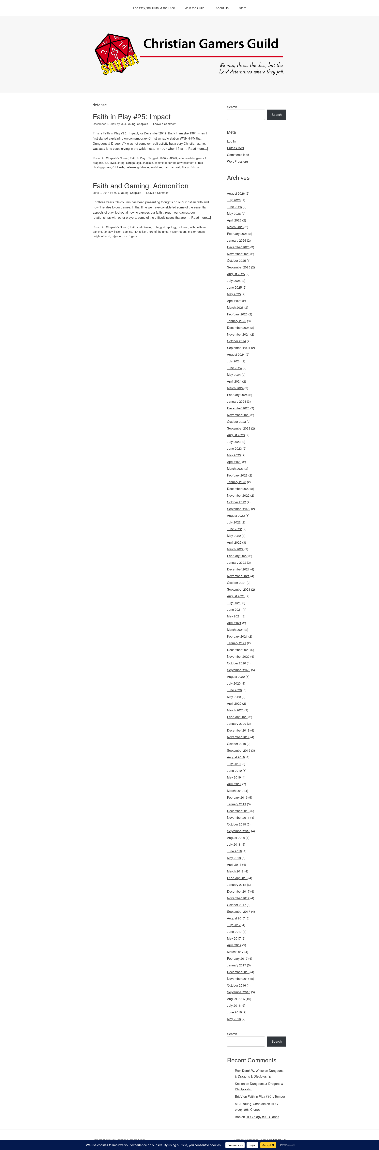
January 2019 (236, 804)
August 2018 (236, 837)
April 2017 (234, 945)
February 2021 (237, 636)
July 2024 (234, 361)
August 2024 (236, 354)
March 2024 (235, 388)
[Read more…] (198, 148)
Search (232, 107)
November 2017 (238, 898)
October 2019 (236, 743)
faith (192, 227)
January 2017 (236, 965)
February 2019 (237, 797)
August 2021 (236, 596)
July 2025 (234, 280)
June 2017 (234, 931)
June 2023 (234, 448)
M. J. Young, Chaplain (250, 1103)
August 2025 (236, 274)
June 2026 (234, 206)
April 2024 (234, 381)
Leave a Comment (164, 124)
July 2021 (234, 602)
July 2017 (234, 925)
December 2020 (238, 649)
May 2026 (234, 213)
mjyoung (117, 236)
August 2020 (236, 676)
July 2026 (234, 200)
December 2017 (238, 891)
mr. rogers (130, 236)
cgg (138, 163)
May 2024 (234, 374)
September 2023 (238, 428)
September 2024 (238, 347)
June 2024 (234, 368)
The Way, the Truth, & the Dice (154, 8)
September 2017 (238, 911)
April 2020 (234, 703)
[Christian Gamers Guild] (189, 73)
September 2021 (238, 589)
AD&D (173, 158)
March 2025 (235, 307)
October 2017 (236, 904)
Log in (231, 141)
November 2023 (238, 415)
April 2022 (234, 542)
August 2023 (236, 435)
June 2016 (234, 1012)
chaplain (148, 163)
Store (242, 8)
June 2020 (234, 690)
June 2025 (234, 287)
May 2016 (234, 1019)
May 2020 (234, 696)
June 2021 (234, 609)
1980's (163, 158)
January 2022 (236, 562)
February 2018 (237, 878)
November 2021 (238, 576)
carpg (121, 163)
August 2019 (236, 757)
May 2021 (234, 616)
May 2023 (234, 455)
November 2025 (238, 253)
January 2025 (236, 321)
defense (131, 167)
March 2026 (235, 227)
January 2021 (236, 643)
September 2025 (238, 267)
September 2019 (238, 750)
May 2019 (234, 777)
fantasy (108, 232)
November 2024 (238, 334)
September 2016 (238, 992)
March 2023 (235, 468)
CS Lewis (118, 167)
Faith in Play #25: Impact (132, 116)
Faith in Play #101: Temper (266, 1096)
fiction (117, 232)
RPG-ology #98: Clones (262, 1116)
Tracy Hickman (191, 167)
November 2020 (238, 656)
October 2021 (236, 582)
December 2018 (238, 811)
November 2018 (238, 817)
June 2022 (234, 529)
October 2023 (236, 421)
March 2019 (235, 790)
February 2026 (237, 233)
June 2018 (234, 851)
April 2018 (234, 864)
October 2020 (236, 663)
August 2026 (236, 193)
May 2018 (234, 857)
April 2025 (234, 300)
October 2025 (236, 260)
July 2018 (234, 844)
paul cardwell (172, 167)
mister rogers (178, 232)
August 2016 (236, 998)
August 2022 (236, 515)
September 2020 (238, 670)
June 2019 (234, 770)
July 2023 (234, 441)
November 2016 (238, 978)
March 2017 (235, 951)
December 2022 (238, 488)
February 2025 (237, 314)
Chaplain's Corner (117, 158)
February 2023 (237, 475)
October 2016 (236, 985)
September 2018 (238, 831)
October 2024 (236, 341)
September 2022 (238, 509)
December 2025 (238, 247)
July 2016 (234, 1005)
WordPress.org (237, 161)
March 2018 (235, 871)
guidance (143, 167)
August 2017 (236, 918)
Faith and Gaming (141, 227)
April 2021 (234, 623)
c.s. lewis (110, 163)
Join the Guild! (195, 8)
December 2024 (238, 327)
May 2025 (234, 294)
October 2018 (236, 824)
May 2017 (234, 938)
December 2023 (238, 408)
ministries (156, 167)
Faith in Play (137, 158)
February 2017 (237, 958)
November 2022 (238, 495)
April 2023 (234, 462)
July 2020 (234, 683)
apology (171, 227)
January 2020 (236, 723)
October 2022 (236, 502)
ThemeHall (279, 1140)
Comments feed (238, 154)
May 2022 (234, 535)
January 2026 (236, 240)
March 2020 (235, 710)
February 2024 (237, 394)
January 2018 (236, 884)
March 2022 (235, 549)
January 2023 (236, 482)
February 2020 (237, 717)
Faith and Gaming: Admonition (141, 185)
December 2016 (238, 972)
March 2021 (235, 629)
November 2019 (238, 737)
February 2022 (237, 555)
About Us (222, 8)
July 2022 (234, 522)
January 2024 (236, 401)
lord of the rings (158, 232)
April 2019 (234, 784)
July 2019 (234, 764)
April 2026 (234, 220)
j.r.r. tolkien (140, 232)
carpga (130, 163)
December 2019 (238, 730)
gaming (127, 232)
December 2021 (238, 569)
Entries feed (235, 148)
